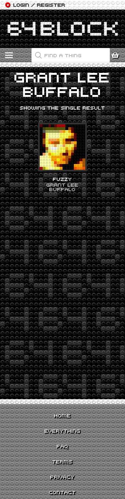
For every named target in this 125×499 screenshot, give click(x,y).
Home (62, 415)
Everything (62, 431)
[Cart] (117, 55)
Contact (62, 492)
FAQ (62, 446)
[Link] (62, 28)
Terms (62, 461)
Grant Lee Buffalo (62, 187)
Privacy (62, 477)
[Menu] (9, 55)
